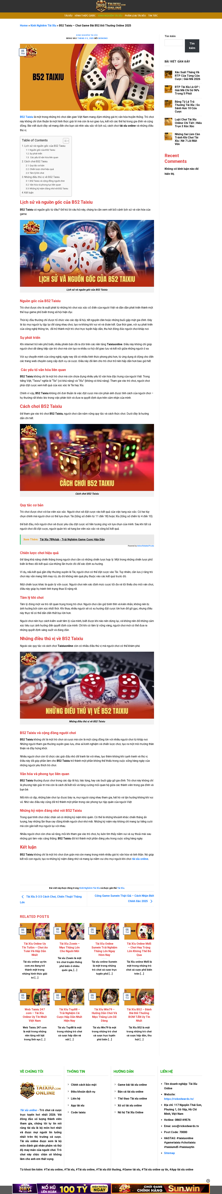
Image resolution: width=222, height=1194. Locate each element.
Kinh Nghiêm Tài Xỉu (110, 15)
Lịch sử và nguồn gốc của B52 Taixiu (44, 145)
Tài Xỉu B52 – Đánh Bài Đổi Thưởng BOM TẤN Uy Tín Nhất (139, 1015)
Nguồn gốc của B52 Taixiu (42, 150)
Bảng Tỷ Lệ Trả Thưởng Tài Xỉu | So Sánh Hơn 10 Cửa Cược (187, 106)
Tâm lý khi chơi (37, 173)
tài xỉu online (140, 859)
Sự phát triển (36, 153)
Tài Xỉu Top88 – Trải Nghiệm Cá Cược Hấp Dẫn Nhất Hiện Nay (69, 1015)
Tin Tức (153, 15)
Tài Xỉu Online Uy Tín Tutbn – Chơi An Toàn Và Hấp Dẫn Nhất (35, 949)
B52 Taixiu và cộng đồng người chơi (47, 181)
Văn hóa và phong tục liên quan (45, 184)
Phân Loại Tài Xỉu (135, 15)
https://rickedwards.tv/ (179, 1099)
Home (24, 25)
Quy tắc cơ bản (37, 165)
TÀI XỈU (68, 15)
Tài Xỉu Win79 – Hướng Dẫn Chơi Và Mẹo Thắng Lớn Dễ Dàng (104, 1015)
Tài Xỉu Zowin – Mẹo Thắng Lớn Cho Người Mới (69, 947)
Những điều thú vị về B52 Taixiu (42, 177)
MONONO (103, 38)
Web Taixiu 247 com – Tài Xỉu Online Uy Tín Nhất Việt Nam (35, 1015)
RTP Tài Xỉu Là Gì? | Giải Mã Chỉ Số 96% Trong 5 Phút (187, 90)
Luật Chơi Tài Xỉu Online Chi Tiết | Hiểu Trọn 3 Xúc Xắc (188, 123)
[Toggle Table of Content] (64, 141)
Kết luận (28, 192)
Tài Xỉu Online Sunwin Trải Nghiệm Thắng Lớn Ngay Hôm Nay (104, 949)
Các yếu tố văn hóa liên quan (44, 157)
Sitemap (169, 1153)
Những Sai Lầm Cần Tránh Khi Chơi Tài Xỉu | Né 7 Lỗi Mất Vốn (187, 139)
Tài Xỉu (120, 888)
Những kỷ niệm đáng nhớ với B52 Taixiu (49, 188)
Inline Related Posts (145, 546)
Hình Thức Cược (85, 15)
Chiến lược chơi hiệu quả (42, 169)
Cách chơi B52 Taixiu (36, 161)
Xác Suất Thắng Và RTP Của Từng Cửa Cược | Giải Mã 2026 (187, 75)
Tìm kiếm (170, 36)
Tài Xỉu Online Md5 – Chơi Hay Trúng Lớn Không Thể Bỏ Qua (139, 949)
